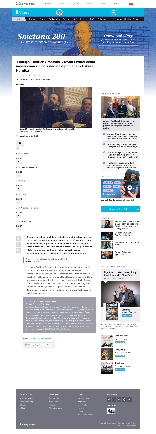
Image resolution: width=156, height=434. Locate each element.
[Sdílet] (18, 148)
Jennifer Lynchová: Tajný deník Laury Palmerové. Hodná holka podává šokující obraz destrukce (121, 165)
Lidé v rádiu (82, 405)
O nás (92, 19)
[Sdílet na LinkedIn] (18, 250)
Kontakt (81, 411)
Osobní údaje (111, 423)
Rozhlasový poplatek (86, 414)
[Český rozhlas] (25, 4)
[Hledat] (137, 4)
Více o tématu (108, 218)
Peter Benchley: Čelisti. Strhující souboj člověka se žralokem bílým (122, 145)
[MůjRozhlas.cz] (20, 85)
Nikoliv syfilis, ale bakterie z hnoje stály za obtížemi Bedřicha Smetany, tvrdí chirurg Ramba (127, 225)
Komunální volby (26, 402)
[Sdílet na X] (18, 244)
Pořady (43, 19)
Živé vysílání (107, 190)
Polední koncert (39, 75)
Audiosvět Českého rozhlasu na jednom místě (117, 200)
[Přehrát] (20, 143)
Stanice (89, 4)
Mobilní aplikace (55, 408)
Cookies (102, 423)
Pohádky (106, 186)
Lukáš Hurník (34, 339)
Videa (135, 19)
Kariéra (81, 408)
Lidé (75, 19)
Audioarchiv (115, 12)
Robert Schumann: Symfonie (123, 253)
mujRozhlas (75, 4)
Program (61, 4)
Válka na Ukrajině (26, 399)
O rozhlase (103, 4)
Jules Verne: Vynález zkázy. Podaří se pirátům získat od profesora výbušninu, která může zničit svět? (122, 154)
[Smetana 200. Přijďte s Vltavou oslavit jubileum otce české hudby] (78, 38)
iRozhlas (48, 4)
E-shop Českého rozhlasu (114, 267)
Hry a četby (107, 182)
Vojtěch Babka (46, 339)
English (133, 423)
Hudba (19, 19)
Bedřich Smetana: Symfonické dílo (123, 234)
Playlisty (66, 19)
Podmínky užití (123, 423)
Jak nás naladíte (84, 399)
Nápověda (82, 402)
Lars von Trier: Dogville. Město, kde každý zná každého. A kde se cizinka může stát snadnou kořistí (121, 136)
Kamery (113, 14)
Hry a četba (116, 19)
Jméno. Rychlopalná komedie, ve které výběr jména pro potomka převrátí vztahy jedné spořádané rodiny (118, 124)
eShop (22, 408)
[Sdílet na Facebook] (18, 238)
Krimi (116, 182)
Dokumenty (103, 19)
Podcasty (53, 405)
